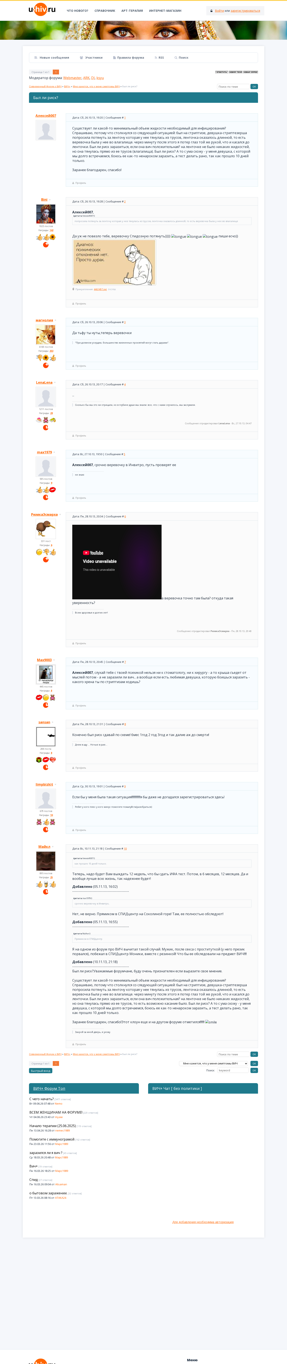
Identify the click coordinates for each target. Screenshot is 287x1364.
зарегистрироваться (245, 11)
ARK (86, 77)
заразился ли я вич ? (45, 1152)
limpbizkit (44, 784)
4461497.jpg (100, 289)
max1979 (44, 452)
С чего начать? (41, 1099)
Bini (44, 199)
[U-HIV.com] (143, 30)
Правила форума (130, 57)
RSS (161, 57)
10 (125, 848)
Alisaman (61, 1184)
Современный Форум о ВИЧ (45, 86)
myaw (59, 1117)
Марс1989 (61, 1144)
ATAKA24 (60, 1198)
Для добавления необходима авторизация (203, 1222)
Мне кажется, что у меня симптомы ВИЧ (96, 86)
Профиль (80, 182)
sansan (44, 722)
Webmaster (72, 77)
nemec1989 (62, 1130)
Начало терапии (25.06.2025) (52, 1125)
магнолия (44, 320)
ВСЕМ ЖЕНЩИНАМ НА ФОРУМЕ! (55, 1112)
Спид (33, 1179)
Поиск (183, 57)
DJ (93, 77)
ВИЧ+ (67, 86)
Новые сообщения (54, 57)
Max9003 (44, 660)
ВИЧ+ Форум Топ (49, 1088)
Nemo (58, 1103)
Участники (93, 57)
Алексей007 (46, 115)
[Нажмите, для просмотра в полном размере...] (114, 284)
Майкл (44, 846)
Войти (219, 11)
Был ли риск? (129, 86)
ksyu (100, 77)
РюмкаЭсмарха (44, 514)
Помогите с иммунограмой (51, 1139)
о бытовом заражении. (48, 1193)
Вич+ (33, 1166)
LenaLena (44, 382)
